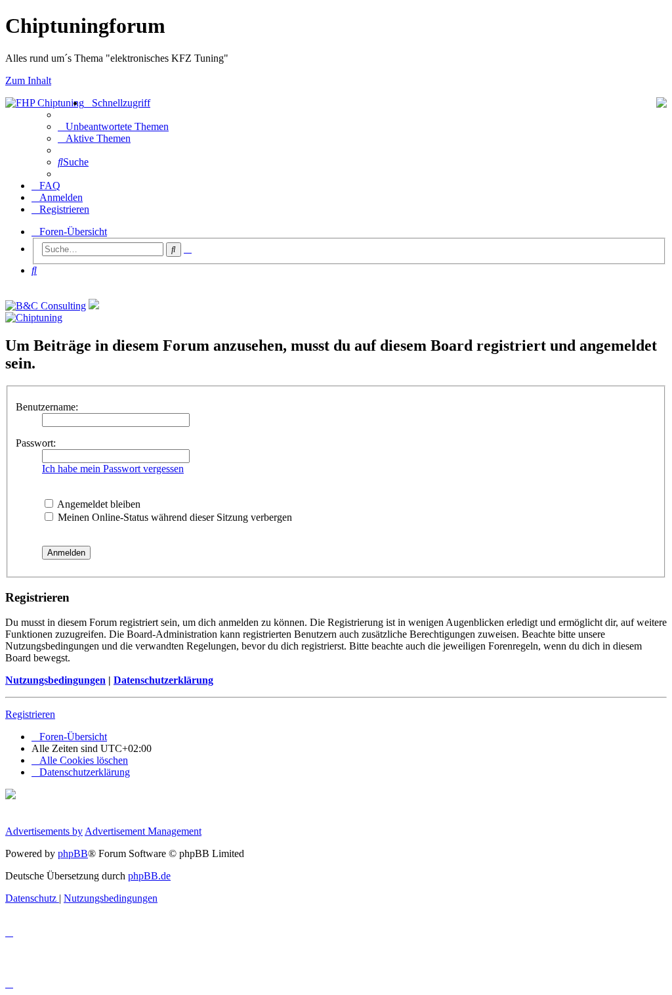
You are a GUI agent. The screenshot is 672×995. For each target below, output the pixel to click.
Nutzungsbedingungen (55, 680)
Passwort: (36, 443)
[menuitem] (113, 126)
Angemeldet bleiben (97, 504)
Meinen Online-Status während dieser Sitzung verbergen (173, 517)
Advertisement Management (143, 831)
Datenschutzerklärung (163, 680)
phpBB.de (149, 875)
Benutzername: (47, 406)
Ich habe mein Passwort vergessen (113, 468)
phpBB (73, 853)
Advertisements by (44, 831)
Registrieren (30, 714)
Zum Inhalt (28, 80)
